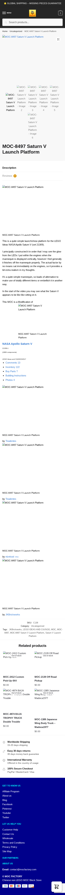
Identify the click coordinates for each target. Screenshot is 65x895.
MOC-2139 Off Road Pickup (46, 678)
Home (5, 31)
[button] (58, 39)
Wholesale (7, 838)
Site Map (7, 851)
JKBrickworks (13, 614)
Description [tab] (9, 167)
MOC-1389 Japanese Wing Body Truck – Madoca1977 (46, 723)
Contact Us (8, 834)
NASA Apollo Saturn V (17, 343)
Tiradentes (11, 441)
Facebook (7, 804)
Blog (4, 800)
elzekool (10, 556)
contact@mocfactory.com (23, 869)
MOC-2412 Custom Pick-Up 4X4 (13, 678)
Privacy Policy (9, 847)
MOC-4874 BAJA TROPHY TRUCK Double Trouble (12, 718)
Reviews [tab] (8, 175)
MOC (53, 629)
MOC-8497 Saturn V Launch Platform (27, 633)
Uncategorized (16, 31)
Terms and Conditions (13, 842)
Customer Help (10, 829)
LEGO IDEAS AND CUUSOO (36, 629)
